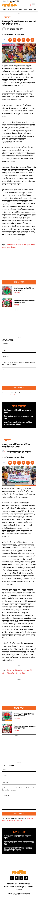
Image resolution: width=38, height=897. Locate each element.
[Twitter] (26, 878)
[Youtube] (17, 878)
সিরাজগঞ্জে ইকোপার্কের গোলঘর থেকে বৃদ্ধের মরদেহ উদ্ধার (24, 302)
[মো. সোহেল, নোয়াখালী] (4, 29)
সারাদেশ (7, 17)
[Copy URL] (14, 40)
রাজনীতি (16, 292)
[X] (23, 40)
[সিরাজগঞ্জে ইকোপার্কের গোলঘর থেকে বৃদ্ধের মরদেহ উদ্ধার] (7, 302)
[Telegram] (32, 40)
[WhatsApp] (28, 40)
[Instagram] (21, 878)
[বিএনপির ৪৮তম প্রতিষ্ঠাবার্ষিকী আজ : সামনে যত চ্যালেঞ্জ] (7, 290)
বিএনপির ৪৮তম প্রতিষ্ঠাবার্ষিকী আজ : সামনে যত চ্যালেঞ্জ (24, 289)
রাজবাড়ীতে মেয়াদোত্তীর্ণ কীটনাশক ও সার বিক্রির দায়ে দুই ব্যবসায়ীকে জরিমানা (18, 423)
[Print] (10, 40)
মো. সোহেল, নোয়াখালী (15, 29)
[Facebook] (19, 40)
